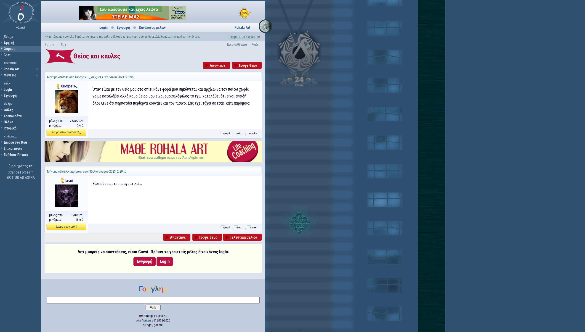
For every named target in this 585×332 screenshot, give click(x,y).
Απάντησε (218, 65)
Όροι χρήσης (18, 166)
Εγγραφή (10, 95)
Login (8, 89)
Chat (7, 55)
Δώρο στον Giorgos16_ (66, 132)
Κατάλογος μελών (152, 27)
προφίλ (226, 133)
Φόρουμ (10, 49)
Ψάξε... (256, 44)
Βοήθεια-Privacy (16, 155)
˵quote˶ (253, 133)
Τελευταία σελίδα (243, 237)
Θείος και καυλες (96, 56)
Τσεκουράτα (13, 116)
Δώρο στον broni (66, 226)
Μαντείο (10, 75)
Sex (63, 44)
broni (78, 171)
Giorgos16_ (82, 77)
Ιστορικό (10, 128)
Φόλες (8, 110)
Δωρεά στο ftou (15, 142)
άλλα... (240, 133)
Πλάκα (8, 122)
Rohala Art (11, 69)
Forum (49, 44)
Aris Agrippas (144, 320)
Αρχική (9, 43)
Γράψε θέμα (248, 65)
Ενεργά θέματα (237, 44)
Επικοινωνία (13, 148)
